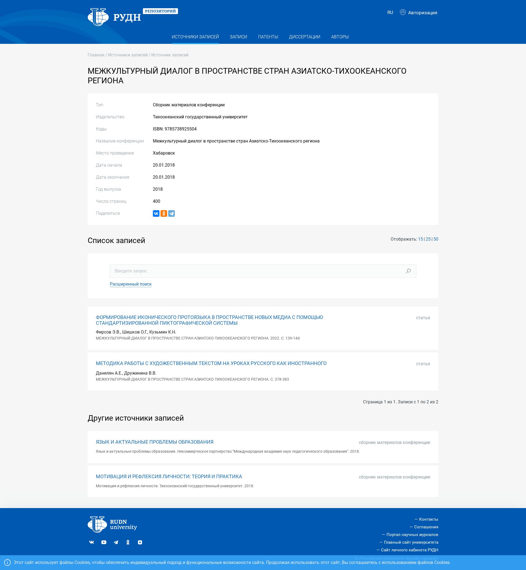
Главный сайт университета (411, 542)
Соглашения (426, 527)
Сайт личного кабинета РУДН (409, 550)
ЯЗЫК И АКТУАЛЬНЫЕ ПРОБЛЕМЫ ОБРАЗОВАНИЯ (154, 442)
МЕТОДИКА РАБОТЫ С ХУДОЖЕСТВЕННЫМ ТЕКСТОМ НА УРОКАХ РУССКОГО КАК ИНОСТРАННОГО (211, 363)
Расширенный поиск (131, 284)
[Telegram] (171, 213)
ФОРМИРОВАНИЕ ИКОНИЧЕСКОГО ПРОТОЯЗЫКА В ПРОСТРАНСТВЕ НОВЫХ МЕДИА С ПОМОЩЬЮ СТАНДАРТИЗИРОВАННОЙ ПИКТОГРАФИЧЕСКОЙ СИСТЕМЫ (209, 320)
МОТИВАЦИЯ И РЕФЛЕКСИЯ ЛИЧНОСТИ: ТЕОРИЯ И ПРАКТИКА (169, 476)
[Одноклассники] (164, 213)
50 (435, 239)
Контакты (428, 519)
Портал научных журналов (412, 534)
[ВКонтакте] (156, 213)
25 (428, 239)
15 (420, 239)
